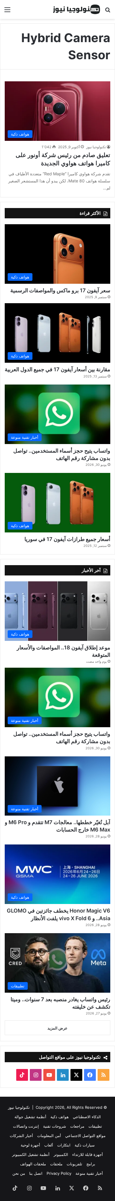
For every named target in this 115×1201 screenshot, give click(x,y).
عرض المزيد (57, 1028)
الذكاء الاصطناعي (87, 1116)
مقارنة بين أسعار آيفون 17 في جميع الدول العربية (57, 369)
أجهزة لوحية (30, 1145)
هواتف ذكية (59, 1116)
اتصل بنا (35, 1173)
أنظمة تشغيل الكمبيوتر (31, 1154)
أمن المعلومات (49, 1135)
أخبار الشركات (21, 1135)
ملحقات (56, 1164)
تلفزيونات (74, 1164)
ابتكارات (63, 1145)
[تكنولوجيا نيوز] (76, 9)
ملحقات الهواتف (33, 1164)
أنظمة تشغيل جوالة (30, 1116)
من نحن (18, 1173)
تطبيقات (95, 1126)
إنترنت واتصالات (26, 1126)
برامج (90, 1164)
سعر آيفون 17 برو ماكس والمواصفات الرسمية (60, 290)
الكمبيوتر (61, 1154)
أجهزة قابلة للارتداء (87, 1154)
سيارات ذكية (85, 1145)
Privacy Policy (59, 1173)
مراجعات (77, 1126)
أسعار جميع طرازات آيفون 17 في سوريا (67, 539)
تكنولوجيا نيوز (96, 147)
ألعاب (48, 1145)
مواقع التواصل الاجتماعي (85, 1135)
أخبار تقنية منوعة (89, 1173)
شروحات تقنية (54, 1126)
